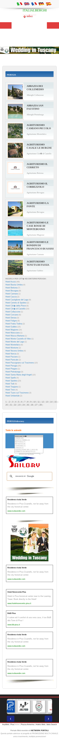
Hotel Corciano (11, 315)
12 (43, 402)
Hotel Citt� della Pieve (15, 306)
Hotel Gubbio (11, 327)
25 (28, 405)
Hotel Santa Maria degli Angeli (18, 375)
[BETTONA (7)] (29, 442)
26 (32, 405)
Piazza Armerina (27, 724)
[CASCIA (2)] (29, 448)
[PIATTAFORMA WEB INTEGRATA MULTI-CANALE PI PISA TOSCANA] (39, 706)
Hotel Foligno (11, 321)
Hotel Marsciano (12, 333)
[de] (41, 4)
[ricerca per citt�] (29, 436)
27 (36, 405)
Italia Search (52, 724)
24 (23, 405)
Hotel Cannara (11, 294)
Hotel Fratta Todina (13, 324)
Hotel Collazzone (12, 312)
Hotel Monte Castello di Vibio (18, 339)
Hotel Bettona (11, 288)
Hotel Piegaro (11, 369)
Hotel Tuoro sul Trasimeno (17, 393)
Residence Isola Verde (17, 500)
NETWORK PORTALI (40, 730)
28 (40, 405)
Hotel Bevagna (11, 291)
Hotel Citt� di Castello (15, 309)
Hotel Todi (9, 384)
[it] (19, 4)
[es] (49, 4)
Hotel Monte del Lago (14, 342)
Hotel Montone (11, 348)
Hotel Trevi (10, 390)
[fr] (34, 4)
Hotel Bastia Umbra (14, 285)
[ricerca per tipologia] (29, 454)
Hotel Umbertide (12, 396)
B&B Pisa (11, 613)
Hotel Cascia (11, 297)
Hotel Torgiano (11, 387)
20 (6, 405)
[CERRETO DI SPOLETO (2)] (29, 452)
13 (47, 402)
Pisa (12, 724)
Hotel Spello (10, 378)
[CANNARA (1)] (29, 446)
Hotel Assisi (10, 282)
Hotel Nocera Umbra (14, 351)
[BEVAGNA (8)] (29, 444)
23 (19, 405)
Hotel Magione (11, 330)
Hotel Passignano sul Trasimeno (19, 363)
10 (34, 402)
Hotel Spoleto (11, 381)
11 (39, 402)
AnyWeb (5, 724)
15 (55, 402)
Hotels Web (40, 724)
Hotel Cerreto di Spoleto (15, 303)
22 (15, 405)
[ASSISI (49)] (29, 438)
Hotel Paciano (11, 357)
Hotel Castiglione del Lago (16, 300)
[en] (27, 4)
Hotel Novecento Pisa (16, 592)
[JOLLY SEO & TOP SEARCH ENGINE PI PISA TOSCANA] (24, 706)
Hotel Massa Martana (14, 336)
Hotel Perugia (11, 366)
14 (51, 402)
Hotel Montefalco (12, 345)
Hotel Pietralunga (12, 372)
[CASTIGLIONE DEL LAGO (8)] (29, 450)
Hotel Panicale (11, 360)
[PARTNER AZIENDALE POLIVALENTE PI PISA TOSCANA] (9, 706)
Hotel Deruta (10, 318)
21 (11, 405)
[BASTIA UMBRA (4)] (29, 440)
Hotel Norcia (10, 354)
